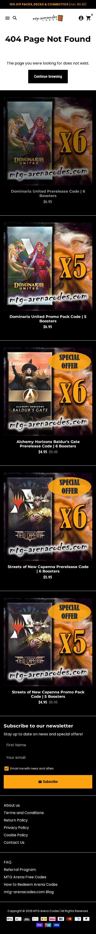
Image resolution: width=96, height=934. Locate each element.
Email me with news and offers (32, 768)
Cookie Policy (16, 835)
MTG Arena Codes (46, 911)
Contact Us (14, 842)
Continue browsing (48, 76)
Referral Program (20, 869)
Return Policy (16, 820)
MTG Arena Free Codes (25, 877)
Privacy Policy (16, 827)
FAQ (7, 862)
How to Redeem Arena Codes (31, 884)
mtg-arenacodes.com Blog (29, 892)
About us (12, 805)
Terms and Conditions (24, 812)
